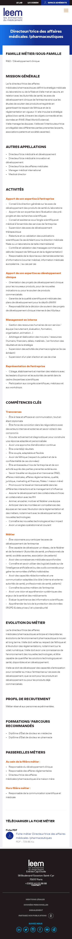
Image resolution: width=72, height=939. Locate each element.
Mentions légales (35, 899)
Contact (36, 885)
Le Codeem (33, 2)
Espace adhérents (55, 3)
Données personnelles (36, 904)
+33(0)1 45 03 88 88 (36, 883)
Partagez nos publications (33, 915)
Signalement (36, 910)
